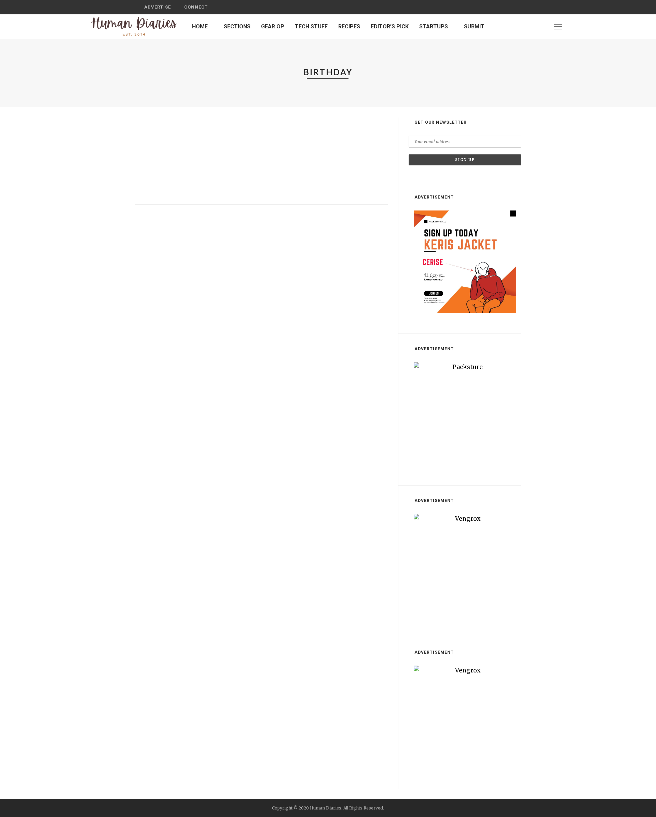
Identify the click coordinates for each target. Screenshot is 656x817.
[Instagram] (541, 26)
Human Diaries (163, 150)
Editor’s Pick (390, 26)
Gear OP (272, 26)
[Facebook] (523, 26)
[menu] (558, 27)
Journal (150, 120)
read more (151, 190)
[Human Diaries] (134, 26)
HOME (200, 26)
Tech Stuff (311, 26)
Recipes (349, 26)
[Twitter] (532, 26)
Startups (433, 26)
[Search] (513, 7)
